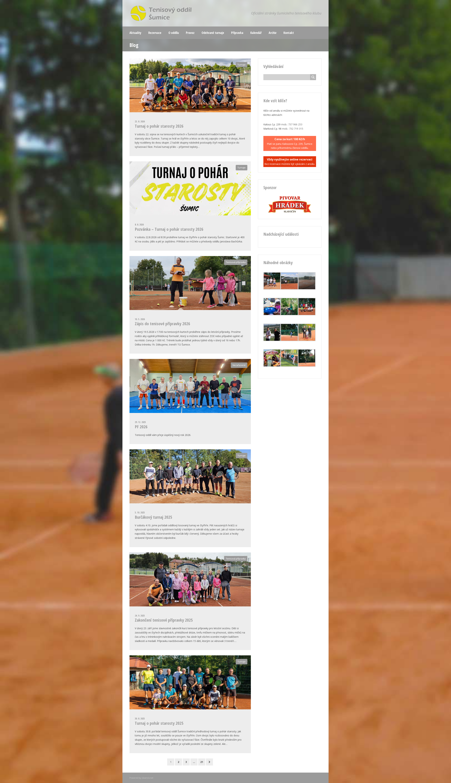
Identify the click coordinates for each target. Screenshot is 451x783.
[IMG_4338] (289, 288)
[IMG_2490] (289, 314)
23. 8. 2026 (140, 121)
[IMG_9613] (307, 314)
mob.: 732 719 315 (292, 128)
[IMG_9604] (289, 340)
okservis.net (147, 777)
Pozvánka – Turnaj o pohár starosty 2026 (169, 229)
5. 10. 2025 (140, 512)
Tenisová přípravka (236, 262)
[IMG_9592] (307, 365)
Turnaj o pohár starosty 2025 (159, 723)
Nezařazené (239, 365)
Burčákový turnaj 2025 (153, 517)
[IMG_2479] (272, 365)
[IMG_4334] (307, 288)
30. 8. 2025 (140, 718)
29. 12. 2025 (140, 422)
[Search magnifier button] (313, 77)
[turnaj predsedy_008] (272, 288)
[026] (307, 340)
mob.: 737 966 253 (291, 124)
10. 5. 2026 (140, 319)
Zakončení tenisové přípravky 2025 (164, 620)
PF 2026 (141, 427)
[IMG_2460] (272, 314)
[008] (289, 365)
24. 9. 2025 (140, 615)
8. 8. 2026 (139, 224)
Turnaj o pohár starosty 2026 (159, 126)
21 (201, 762)
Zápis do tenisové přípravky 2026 (162, 323)
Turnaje (241, 64)
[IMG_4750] (272, 340)
